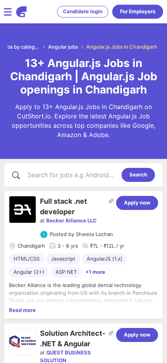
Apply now (137, 202)
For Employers (137, 11)
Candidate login (83, 11)
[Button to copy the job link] (111, 201)
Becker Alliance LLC (71, 220)
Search (138, 174)
